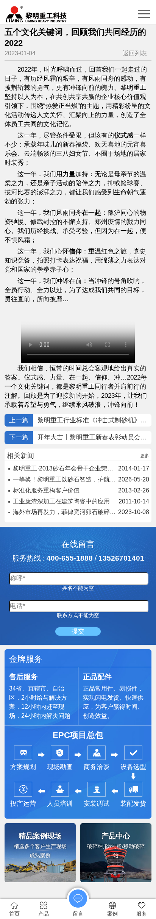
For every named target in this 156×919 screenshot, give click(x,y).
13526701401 (121, 558)
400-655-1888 (70, 558)
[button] (144, 14)
